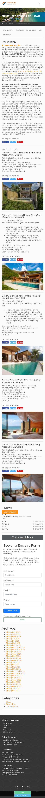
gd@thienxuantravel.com (15, 773)
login (22, 620)
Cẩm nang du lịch (9, 732)
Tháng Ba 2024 (12, 665)
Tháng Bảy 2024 (13, 656)
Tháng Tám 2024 (13, 654)
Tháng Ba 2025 (12, 641)
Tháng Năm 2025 (13, 637)
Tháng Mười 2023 (13, 676)
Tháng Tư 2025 (12, 639)
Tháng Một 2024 (13, 669)
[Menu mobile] (41, 5)
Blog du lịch (7, 730)
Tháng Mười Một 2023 (15, 673)
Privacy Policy (22, 796)
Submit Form (11, 611)
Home (5, 23)
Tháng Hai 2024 (13, 667)
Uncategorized (12, 706)
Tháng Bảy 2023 (13, 682)
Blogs (8, 702)
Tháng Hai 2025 (13, 643)
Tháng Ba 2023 (12, 691)
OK (22, 792)
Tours (4, 727)
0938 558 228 (24, 761)
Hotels (11, 23)
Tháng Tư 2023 (13, 689)
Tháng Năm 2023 (13, 686)
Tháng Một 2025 (13, 645)
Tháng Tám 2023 (13, 680)
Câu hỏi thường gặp (10, 744)
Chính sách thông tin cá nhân (13, 742)
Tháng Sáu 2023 (13, 684)
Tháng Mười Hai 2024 (15, 647)
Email (5, 590)
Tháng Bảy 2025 (13, 632)
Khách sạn (6, 725)
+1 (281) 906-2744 (12, 775)
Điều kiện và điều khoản (11, 740)
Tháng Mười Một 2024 (15, 650)
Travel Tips (10, 704)
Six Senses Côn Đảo (11, 45)
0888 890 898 (12, 761)
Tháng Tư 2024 (13, 663)
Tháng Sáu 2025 (13, 634)
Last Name (8, 581)
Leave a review (10, 512)
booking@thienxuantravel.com (17, 759)
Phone (6, 600)
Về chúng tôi (7, 723)
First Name (8, 571)
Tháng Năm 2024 (13, 660)
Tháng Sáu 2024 (13, 658)
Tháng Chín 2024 (13, 652)
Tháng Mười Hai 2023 (15, 671)
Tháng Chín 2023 (13, 678)
